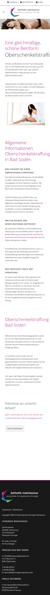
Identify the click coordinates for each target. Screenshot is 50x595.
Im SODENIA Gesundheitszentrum (15, 556)
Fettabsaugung (34, 206)
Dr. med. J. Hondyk (9, 541)
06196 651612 (27, 2)
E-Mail (40, 2)
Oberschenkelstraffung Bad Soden (27, 322)
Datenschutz (18, 509)
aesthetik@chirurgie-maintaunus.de (18, 572)
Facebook (13, 2)
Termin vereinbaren (15, 428)
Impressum (6, 509)
